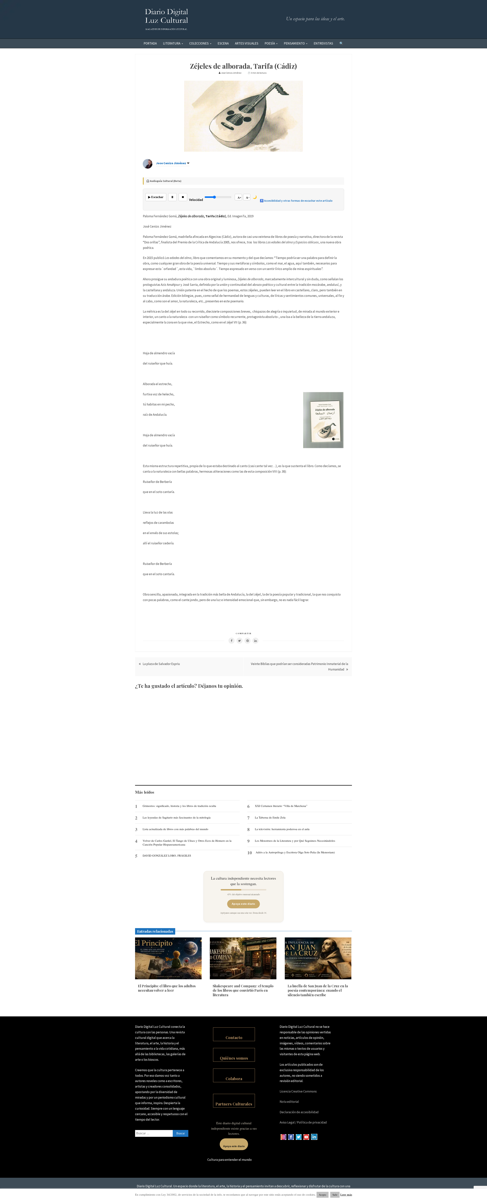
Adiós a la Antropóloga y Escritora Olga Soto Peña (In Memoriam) (295, 852)
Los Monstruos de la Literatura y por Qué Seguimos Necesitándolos (295, 840)
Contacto (234, 1037)
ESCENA (223, 43)
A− (248, 197)
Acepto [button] (322, 1194)
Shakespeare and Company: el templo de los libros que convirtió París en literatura (243, 990)
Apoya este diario (243, 903)
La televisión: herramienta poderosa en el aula (282, 829)
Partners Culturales (234, 1103)
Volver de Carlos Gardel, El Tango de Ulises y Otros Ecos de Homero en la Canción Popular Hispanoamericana (187, 842)
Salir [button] (335, 1194)
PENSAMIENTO (294, 43)
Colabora (234, 1078)
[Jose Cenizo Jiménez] (147, 167)
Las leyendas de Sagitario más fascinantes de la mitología (177, 817)
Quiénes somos (234, 1058)
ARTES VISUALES (246, 43)
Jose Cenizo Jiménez (171, 163)
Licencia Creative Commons (298, 1091)
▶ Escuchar (155, 197)
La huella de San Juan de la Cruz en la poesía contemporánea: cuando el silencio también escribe (318, 990)
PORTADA (150, 43)
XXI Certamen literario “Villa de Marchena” (281, 806)
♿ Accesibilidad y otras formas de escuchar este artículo (296, 200)
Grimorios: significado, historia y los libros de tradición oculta (179, 806)
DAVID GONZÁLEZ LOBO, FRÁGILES (167, 855)
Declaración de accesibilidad (299, 1112)
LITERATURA (171, 43)
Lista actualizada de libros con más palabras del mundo (175, 829)
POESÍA (270, 43)
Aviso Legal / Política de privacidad (303, 1122)
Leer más (346, 1194)
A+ (239, 197)
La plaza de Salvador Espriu (161, 664)
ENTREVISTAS (323, 43)
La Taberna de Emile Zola (270, 817)
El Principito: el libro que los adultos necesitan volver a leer (167, 988)
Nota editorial (289, 1102)
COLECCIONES (199, 43)
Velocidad (196, 200)
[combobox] (161, 1133)
